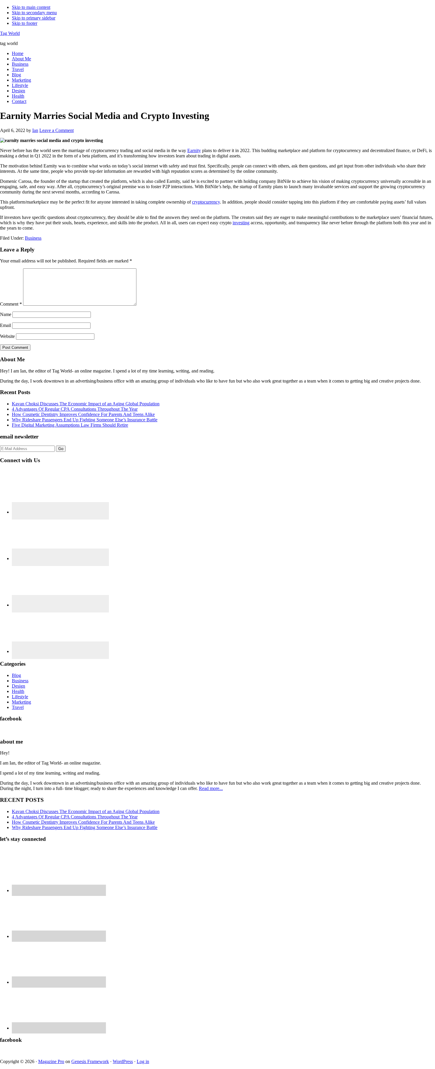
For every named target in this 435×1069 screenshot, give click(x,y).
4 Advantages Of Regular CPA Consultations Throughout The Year (75, 409)
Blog (16, 675)
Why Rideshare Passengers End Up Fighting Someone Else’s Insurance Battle (84, 419)
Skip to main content (31, 7)
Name (5, 314)
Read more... (211, 788)
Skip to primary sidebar (33, 17)
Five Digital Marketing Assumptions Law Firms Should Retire (70, 425)
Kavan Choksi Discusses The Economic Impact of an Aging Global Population (86, 403)
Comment (11, 304)
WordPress (123, 1061)
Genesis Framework (90, 1061)
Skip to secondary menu (34, 12)
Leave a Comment (56, 130)
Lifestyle (20, 696)
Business (33, 238)
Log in (143, 1061)
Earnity (194, 150)
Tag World (10, 33)
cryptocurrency (206, 201)
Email (5, 325)
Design (18, 686)
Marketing (21, 701)
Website (7, 336)
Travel (18, 707)
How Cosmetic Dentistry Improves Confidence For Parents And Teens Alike (83, 414)
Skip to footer (24, 23)
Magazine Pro (51, 1061)
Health (18, 691)
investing (241, 222)
